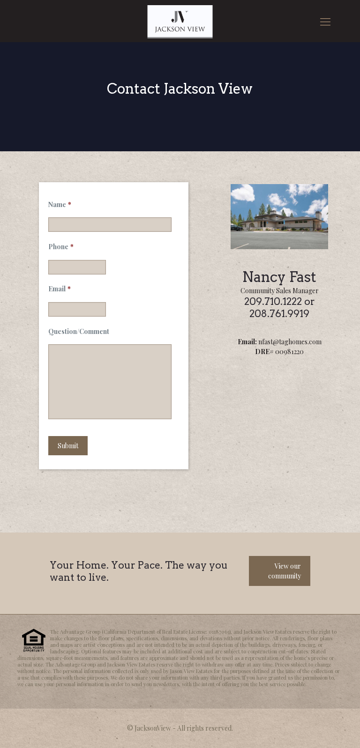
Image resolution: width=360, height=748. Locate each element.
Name (59, 204)
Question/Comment (78, 331)
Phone (61, 247)
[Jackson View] (180, 21)
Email (59, 289)
